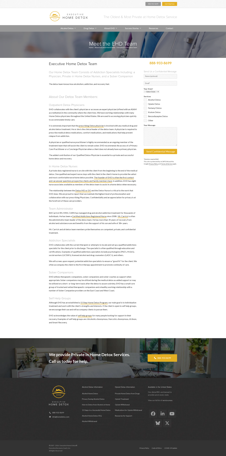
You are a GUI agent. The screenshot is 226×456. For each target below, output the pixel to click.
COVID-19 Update (170, 448)
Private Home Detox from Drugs (127, 394)
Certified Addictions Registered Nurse (89, 216)
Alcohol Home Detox (90, 394)
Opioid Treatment (122, 399)
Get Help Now (169, 4)
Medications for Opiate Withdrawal (128, 410)
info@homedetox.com (60, 417)
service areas (167, 400)
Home (91, 47)
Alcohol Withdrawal (89, 421)
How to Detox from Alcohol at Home (96, 405)
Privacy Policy (153, 164)
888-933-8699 (153, 4)
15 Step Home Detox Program (94, 302)
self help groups (85, 315)
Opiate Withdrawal (122, 405)
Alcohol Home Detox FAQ (92, 416)
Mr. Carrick (123, 216)
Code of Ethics (157, 448)
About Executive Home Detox (105, 47)
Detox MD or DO (83, 190)
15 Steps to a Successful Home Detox (96, 410)
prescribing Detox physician (91, 125)
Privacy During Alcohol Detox (93, 399)
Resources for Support (123, 416)
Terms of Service (167, 164)
